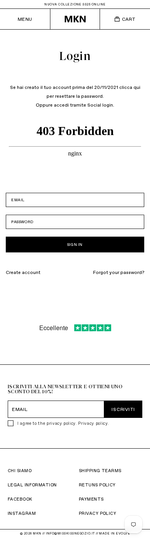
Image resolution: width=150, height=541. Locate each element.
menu (25, 19)
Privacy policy (92, 423)
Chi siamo (20, 470)
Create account (23, 272)
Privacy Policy (97, 513)
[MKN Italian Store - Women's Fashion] (75, 19)
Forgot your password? (118, 272)
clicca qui (129, 87)
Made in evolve (114, 533)
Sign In (75, 244)
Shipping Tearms (100, 470)
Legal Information (32, 485)
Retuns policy (97, 485)
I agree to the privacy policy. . (63, 423)
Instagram (22, 513)
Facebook (20, 499)
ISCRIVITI (123, 409)
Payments (91, 499)
